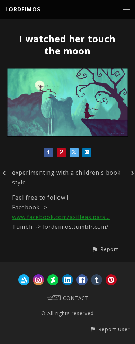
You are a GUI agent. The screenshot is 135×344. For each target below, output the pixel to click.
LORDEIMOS (22, 9)
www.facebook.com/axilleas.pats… (61, 217)
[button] (105, 249)
